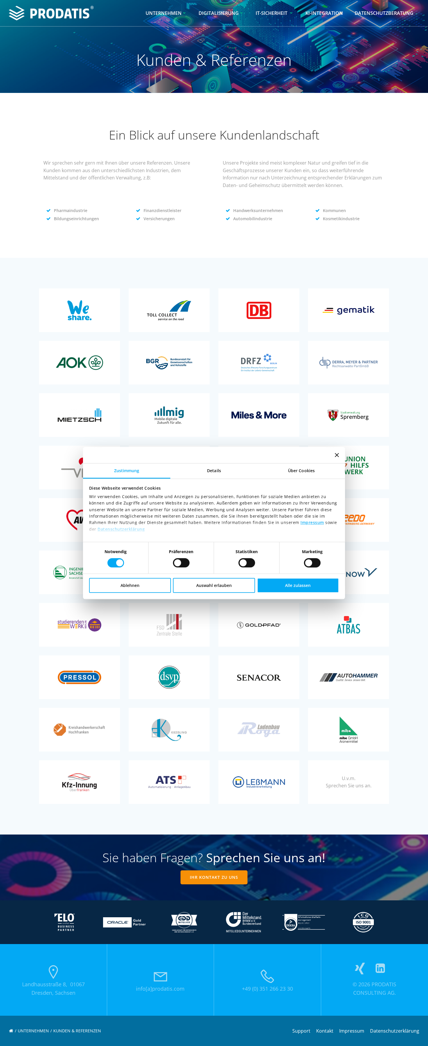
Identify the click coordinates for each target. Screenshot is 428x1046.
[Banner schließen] (337, 455)
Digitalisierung (219, 13)
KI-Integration (324, 13)
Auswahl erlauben (214, 585)
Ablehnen (130, 585)
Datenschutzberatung (384, 13)
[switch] (181, 562)
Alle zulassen (298, 585)
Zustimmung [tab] (126, 470)
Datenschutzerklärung (121, 529)
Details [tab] (214, 470)
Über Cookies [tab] (301, 470)
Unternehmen (164, 13)
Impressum (312, 522)
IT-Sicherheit (272, 13)
